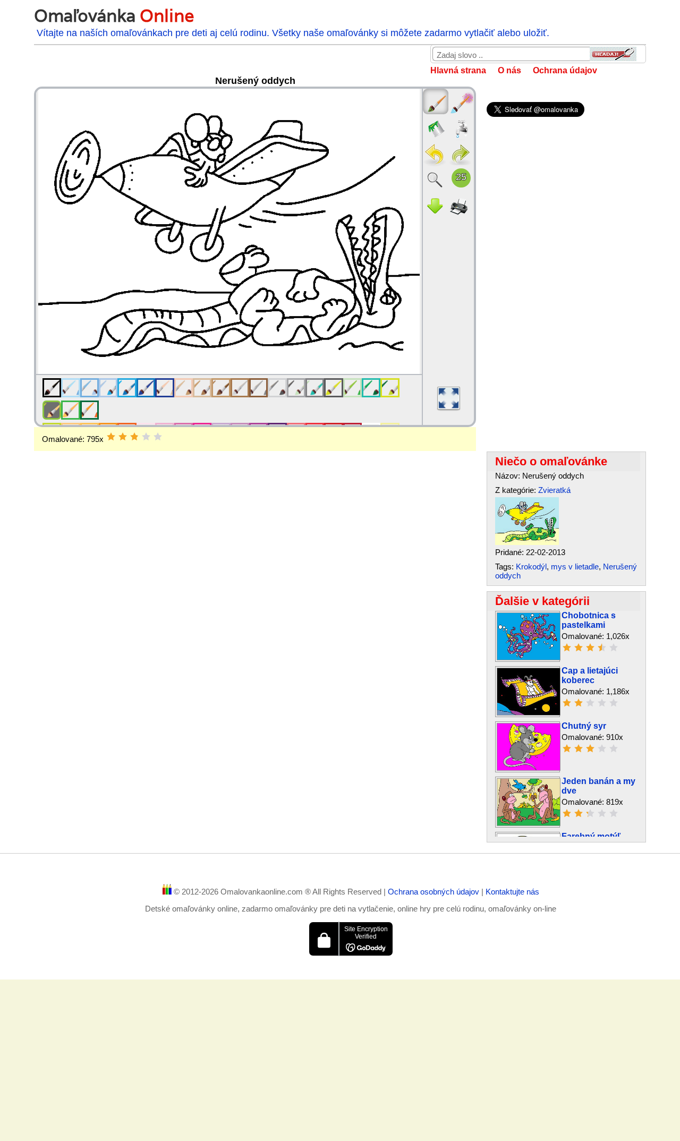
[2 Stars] (122, 436)
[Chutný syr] (528, 767)
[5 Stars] (157, 436)
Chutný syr (584, 725)
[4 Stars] (146, 436)
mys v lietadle (575, 566)
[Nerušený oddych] (527, 542)
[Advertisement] (255, 536)
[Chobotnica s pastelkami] (528, 657)
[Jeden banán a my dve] (528, 823)
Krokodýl (531, 566)
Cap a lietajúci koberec (590, 675)
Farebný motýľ (591, 836)
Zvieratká (554, 490)
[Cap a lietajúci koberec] (528, 712)
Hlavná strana (458, 70)
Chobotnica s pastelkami (589, 620)
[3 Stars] (134, 436)
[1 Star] (111, 436)
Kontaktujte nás (512, 891)
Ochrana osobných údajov (434, 891)
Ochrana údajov (565, 70)
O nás (509, 70)
